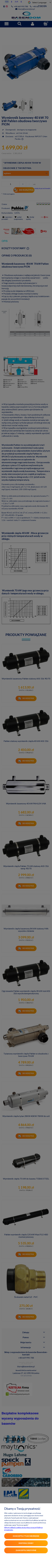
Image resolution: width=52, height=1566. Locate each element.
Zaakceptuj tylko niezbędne (26, 1536)
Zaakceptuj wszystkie (26, 1550)
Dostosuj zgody (26, 1543)
